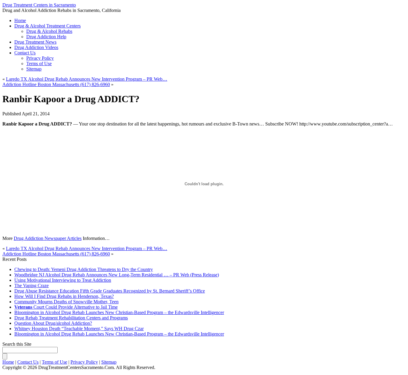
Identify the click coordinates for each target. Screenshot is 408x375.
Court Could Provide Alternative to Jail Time (66, 307)
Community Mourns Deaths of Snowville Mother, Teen (66, 301)
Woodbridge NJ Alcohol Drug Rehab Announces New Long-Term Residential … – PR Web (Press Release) (116, 274)
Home (8, 362)
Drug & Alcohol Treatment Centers (47, 25)
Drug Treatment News (35, 42)
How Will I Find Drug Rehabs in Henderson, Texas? (64, 296)
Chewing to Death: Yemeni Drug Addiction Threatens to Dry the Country (83, 269)
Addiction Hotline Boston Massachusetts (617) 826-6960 (56, 84)
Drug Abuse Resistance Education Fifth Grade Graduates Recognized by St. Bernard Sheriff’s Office (109, 290)
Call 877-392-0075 (233, 12)
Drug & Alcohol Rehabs (49, 31)
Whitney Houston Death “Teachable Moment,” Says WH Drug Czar (79, 328)
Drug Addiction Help (46, 36)
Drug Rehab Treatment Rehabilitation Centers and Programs (71, 317)
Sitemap (34, 68)
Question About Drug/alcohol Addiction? (53, 323)
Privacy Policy (40, 58)
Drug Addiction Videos (36, 47)
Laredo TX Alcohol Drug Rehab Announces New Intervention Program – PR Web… (86, 79)
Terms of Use (39, 63)
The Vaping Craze (31, 285)
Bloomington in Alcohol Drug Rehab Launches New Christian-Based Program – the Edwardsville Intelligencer (119, 312)
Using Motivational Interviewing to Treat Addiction (62, 280)
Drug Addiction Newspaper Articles (48, 238)
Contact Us (25, 52)
